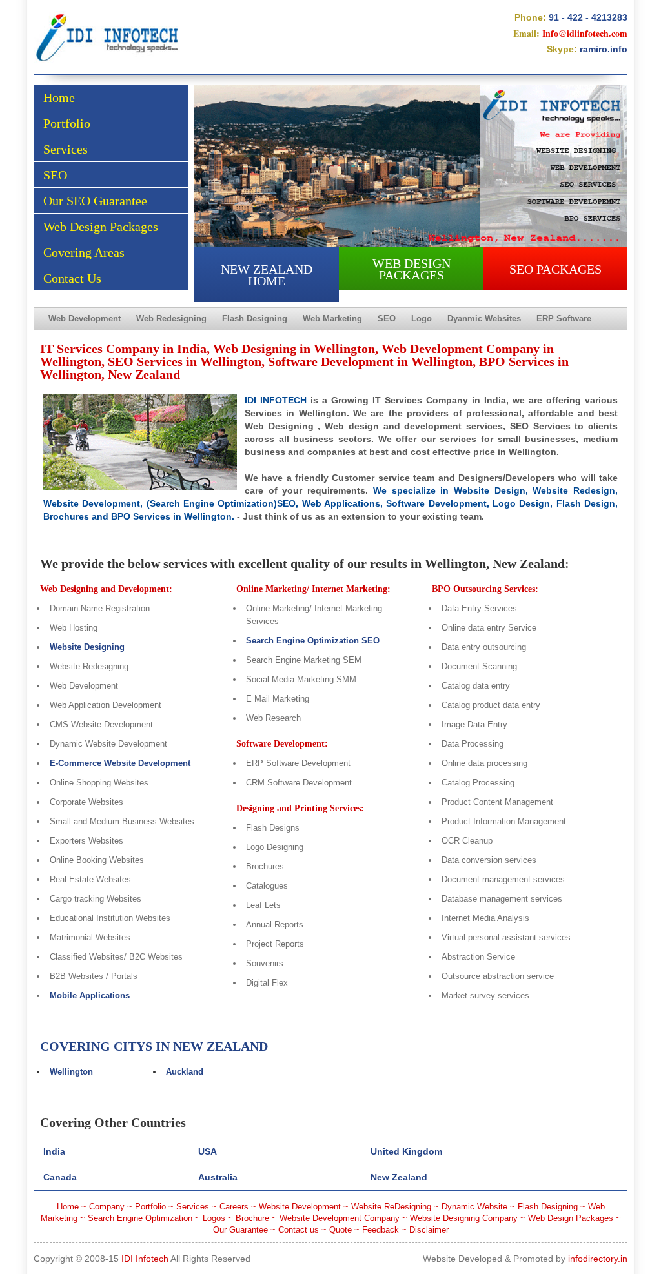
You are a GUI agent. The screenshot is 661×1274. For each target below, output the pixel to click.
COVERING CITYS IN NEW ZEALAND (154, 1046)
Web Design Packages (100, 226)
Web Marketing (332, 318)
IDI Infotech (144, 1258)
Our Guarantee (240, 1230)
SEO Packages (555, 269)
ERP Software (563, 318)
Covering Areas (84, 252)
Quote (340, 1230)
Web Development (84, 318)
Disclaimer (429, 1230)
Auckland (184, 1072)
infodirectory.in (597, 1258)
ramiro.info (603, 49)
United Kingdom (406, 1151)
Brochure (252, 1218)
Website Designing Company (464, 1218)
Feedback (380, 1230)
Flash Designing (254, 318)
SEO (55, 175)
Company (107, 1206)
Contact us (298, 1230)
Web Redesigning (171, 318)
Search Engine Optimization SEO (313, 640)
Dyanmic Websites (484, 318)
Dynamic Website (474, 1206)
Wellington (71, 1072)
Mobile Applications (90, 995)
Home (59, 97)
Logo (421, 318)
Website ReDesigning (391, 1206)
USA (207, 1151)
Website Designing (87, 647)
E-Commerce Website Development (120, 763)
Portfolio (66, 123)
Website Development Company (340, 1218)
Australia (218, 1177)
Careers (234, 1206)
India (54, 1151)
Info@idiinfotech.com (584, 33)
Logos (214, 1218)
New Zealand (399, 1177)
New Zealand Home (266, 275)
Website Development (300, 1206)
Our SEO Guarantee (95, 201)
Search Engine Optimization (140, 1218)
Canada (60, 1177)
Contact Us (72, 278)
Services (65, 149)
